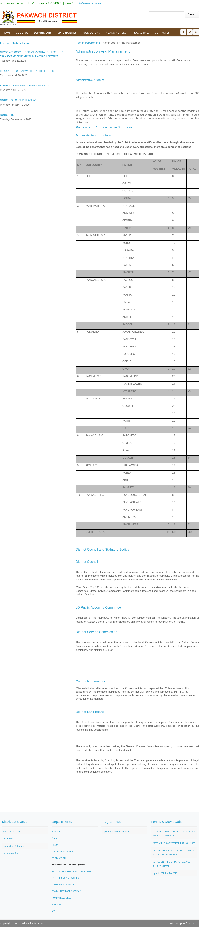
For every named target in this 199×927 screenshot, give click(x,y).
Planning (56, 837)
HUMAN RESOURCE (61, 897)
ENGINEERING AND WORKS (65, 877)
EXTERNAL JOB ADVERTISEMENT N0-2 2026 (24, 85)
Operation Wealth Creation (116, 831)
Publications (91, 32)
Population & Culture (13, 845)
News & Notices (116, 32)
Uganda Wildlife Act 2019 (164, 873)
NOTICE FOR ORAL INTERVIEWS (18, 100)
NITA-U (195, 923)
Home (6, 32)
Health (55, 844)
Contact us (162, 32)
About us (22, 32)
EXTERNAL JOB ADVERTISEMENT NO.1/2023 (173, 843)
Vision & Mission (11, 831)
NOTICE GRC (7, 115)
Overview (8, 838)
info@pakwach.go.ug (88, 3)
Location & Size (10, 853)
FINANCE (56, 831)
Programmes (140, 32)
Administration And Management (68, 864)
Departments (42, 32)
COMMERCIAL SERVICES (64, 884)
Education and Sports (62, 851)
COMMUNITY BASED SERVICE (66, 891)
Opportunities (67, 32)
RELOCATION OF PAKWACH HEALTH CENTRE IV (27, 71)
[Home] (39, 17)
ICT (53, 911)
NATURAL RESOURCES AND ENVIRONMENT (73, 871)
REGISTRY (56, 904)
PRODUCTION (59, 858)
